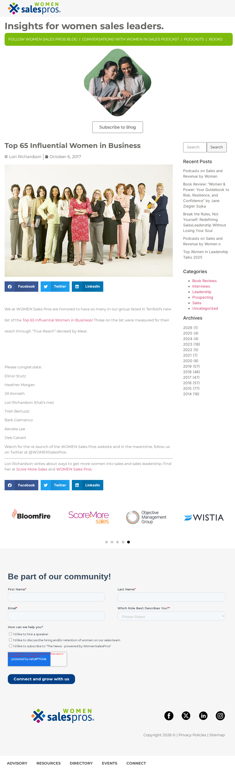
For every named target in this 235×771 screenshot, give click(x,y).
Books (215, 39)
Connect (136, 763)
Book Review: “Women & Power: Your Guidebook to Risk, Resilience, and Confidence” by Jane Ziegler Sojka (206, 195)
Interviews (201, 286)
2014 (187, 394)
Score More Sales (31, 469)
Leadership (201, 291)
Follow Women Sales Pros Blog (42, 39)
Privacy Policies (192, 735)
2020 (187, 360)
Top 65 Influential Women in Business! (57, 320)
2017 (187, 377)
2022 (187, 349)
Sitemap (217, 735)
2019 (187, 366)
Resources (48, 763)
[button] (21, 286)
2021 (187, 355)
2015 (187, 388)
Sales (196, 302)
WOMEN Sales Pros (74, 469)
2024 (187, 338)
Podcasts (194, 39)
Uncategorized (205, 308)
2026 (187, 327)
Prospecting (202, 297)
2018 (187, 372)
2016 (187, 383)
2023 (187, 344)
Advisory (17, 763)
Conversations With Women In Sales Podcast (130, 39)
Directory (81, 763)
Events (109, 763)
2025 (187, 333)
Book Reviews (204, 280)
